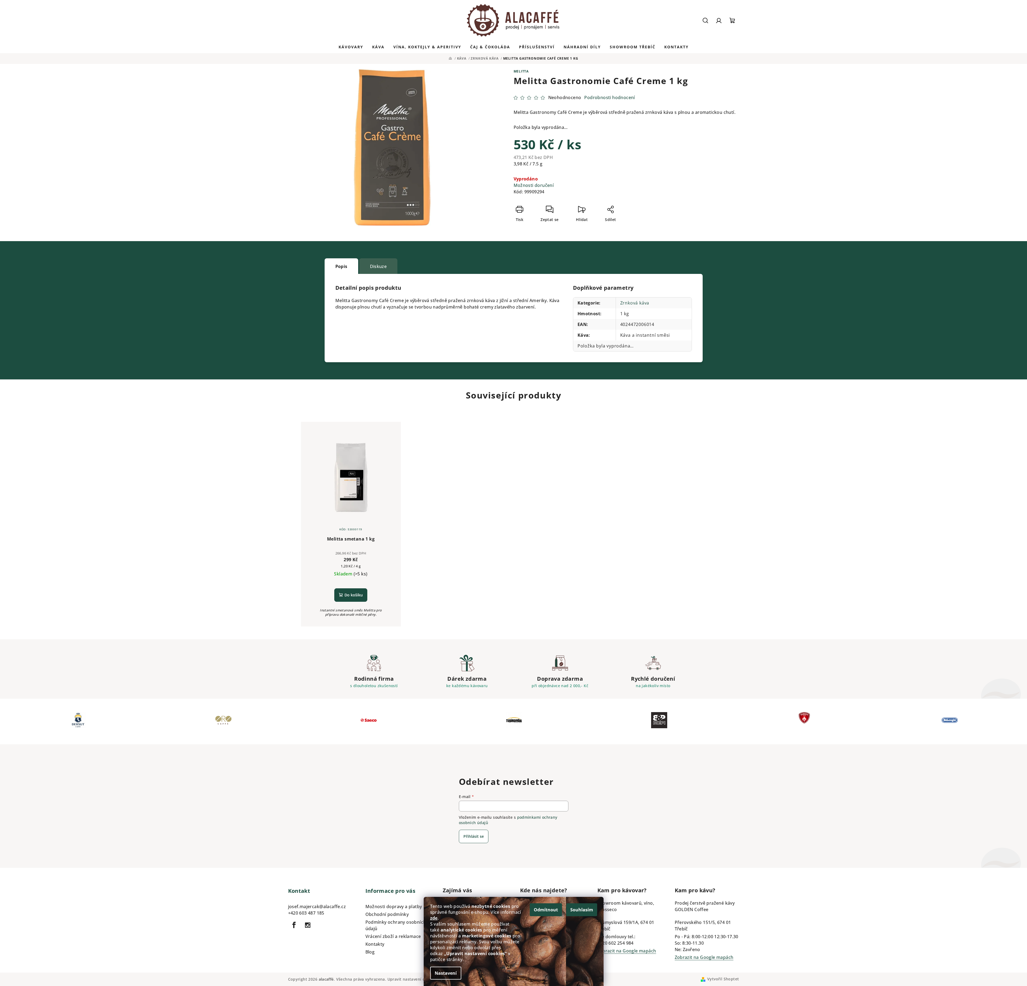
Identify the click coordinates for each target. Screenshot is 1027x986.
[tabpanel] (78, 721)
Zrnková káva (634, 303)
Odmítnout (546, 910)
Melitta (521, 71)
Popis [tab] (341, 266)
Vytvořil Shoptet (723, 978)
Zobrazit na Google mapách (626, 951)
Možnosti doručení (534, 185)
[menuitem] (351, 47)
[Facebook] (294, 925)
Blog (370, 952)
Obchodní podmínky (387, 914)
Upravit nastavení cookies (412, 979)
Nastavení (446, 973)
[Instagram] (308, 925)
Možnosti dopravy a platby (393, 906)
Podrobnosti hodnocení (609, 97)
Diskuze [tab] (378, 266)
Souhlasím (581, 910)
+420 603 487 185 (306, 913)
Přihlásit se (473, 836)
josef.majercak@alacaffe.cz (317, 906)
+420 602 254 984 (615, 943)
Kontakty (374, 944)
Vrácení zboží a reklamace (393, 936)
